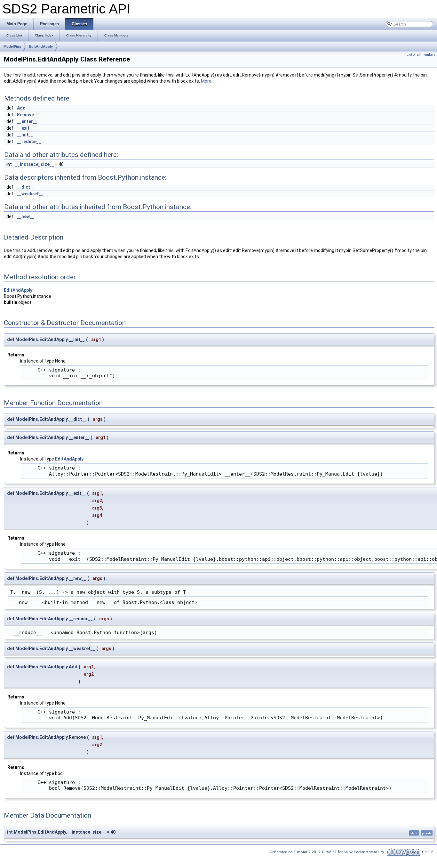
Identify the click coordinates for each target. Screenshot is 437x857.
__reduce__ (29, 141)
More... (207, 81)
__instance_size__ (34, 164)
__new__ (25, 216)
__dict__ (26, 187)
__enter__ (27, 121)
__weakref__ (30, 193)
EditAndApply (41, 46)
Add (21, 107)
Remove (25, 114)
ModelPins (12, 46)
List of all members (421, 55)
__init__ (25, 134)
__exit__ (25, 128)
